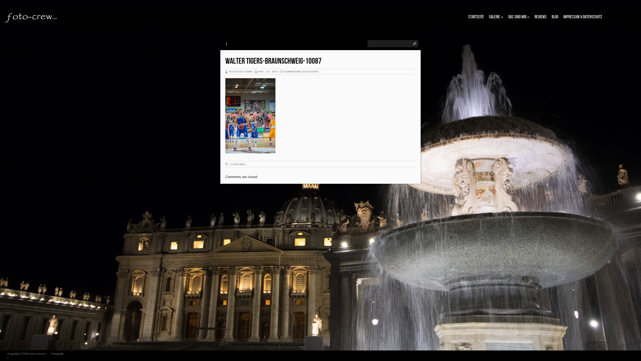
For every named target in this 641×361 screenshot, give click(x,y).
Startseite (476, 17)
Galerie (496, 17)
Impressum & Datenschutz (582, 17)
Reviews (541, 17)
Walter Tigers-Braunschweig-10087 (273, 61)
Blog (555, 17)
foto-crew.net (37, 353)
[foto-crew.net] (31, 17)
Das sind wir (519, 17)
